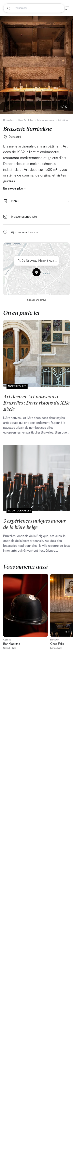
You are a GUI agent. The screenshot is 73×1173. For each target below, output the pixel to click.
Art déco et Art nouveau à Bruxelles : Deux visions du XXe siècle (36, 402)
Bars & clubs (25, 120)
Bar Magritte (11, 643)
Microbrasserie (45, 120)
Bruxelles (8, 120)
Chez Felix (57, 643)
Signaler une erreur (36, 300)
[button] (36, 272)
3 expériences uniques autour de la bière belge (34, 523)
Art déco (63, 120)
